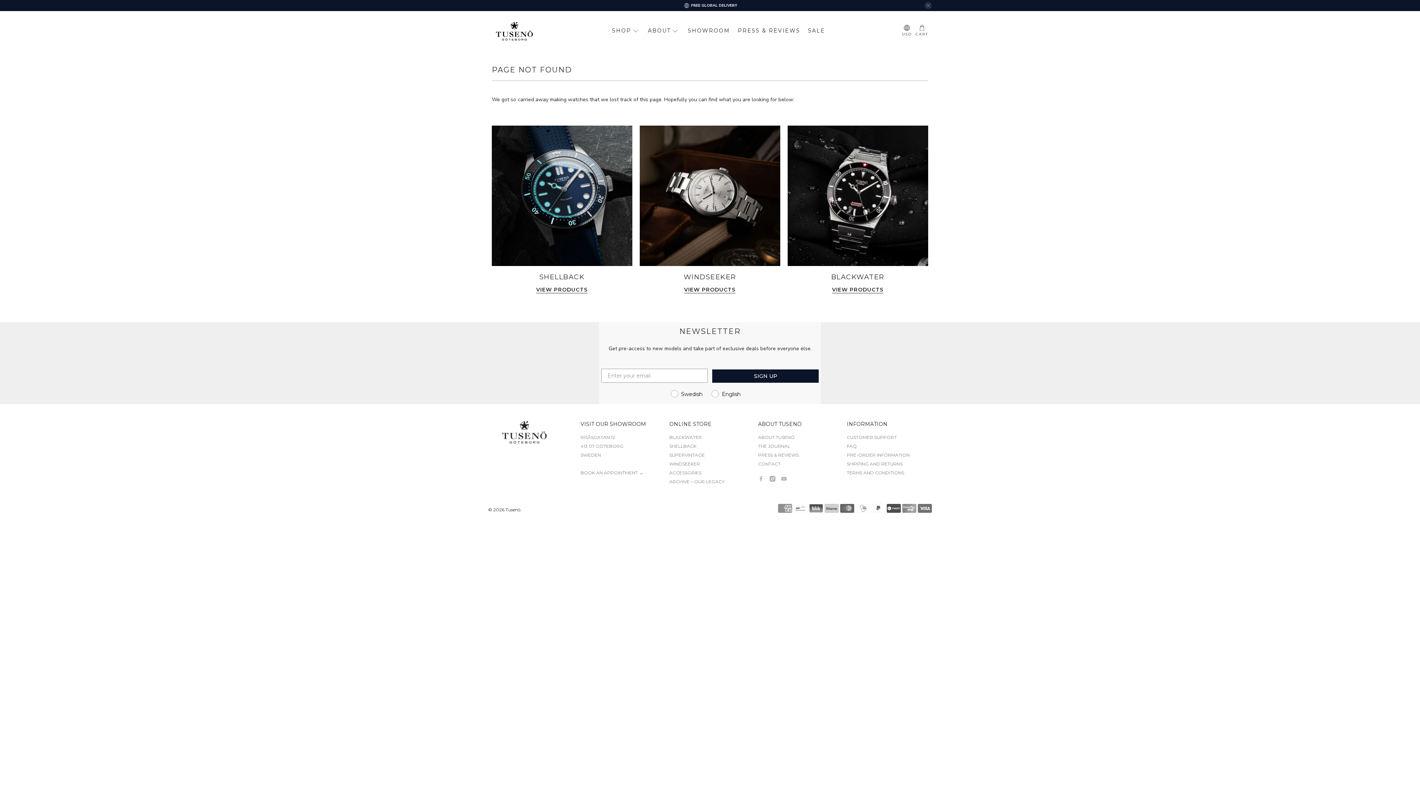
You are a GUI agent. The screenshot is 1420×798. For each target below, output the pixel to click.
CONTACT (769, 464)
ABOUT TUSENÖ (776, 437)
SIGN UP (765, 376)
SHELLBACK (682, 446)
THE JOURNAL (774, 446)
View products (562, 290)
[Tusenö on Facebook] (761, 479)
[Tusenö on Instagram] (772, 479)
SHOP (621, 30)
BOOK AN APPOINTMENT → (612, 472)
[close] (928, 5)
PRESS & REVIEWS (769, 30)
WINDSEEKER (684, 464)
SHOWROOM (709, 30)
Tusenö (513, 509)
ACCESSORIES (685, 472)
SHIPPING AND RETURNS (875, 464)
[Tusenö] (514, 31)
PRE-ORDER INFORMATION (878, 455)
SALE (816, 30)
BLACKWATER (685, 437)
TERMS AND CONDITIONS (875, 472)
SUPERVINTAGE (687, 455)
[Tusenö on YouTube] (784, 479)
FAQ (852, 446)
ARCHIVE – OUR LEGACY (696, 481)
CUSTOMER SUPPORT (872, 437)
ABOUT (659, 30)
